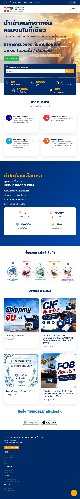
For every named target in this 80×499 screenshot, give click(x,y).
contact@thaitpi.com (11, 479)
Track (68, 71)
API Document (8, 470)
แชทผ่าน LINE (11, 58)
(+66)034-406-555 (13, 481)
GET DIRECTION (12, 447)
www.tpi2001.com (9, 490)
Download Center (8, 472)
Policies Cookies (8, 458)
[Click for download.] (31, 422)
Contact (6, 461)
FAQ (5, 459)
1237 (6, 481)
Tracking (6, 463)
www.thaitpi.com (8, 488)
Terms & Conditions (9, 456)
